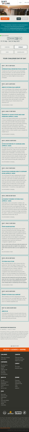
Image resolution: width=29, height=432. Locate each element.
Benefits (2, 368)
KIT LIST (19, 38)
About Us (3, 377)
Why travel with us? (4, 382)
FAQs (2, 399)
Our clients (3, 371)
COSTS (7, 52)
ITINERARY (20, 47)
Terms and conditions (5, 400)
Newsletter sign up (18, 368)
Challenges (3, 366)
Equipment (17, 388)
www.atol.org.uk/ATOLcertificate (5, 427)
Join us (2, 386)
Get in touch (17, 366)
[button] (26, 2)
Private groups (3, 397)
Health (16, 386)
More (2, 391)
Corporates (4, 362)
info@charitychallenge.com (16, 28)
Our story (2, 380)
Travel (16, 385)
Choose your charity (19, 357)
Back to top (15, 346)
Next (27, 9)
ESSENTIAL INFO (20, 52)
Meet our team (4, 388)
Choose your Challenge (5, 357)
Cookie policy (3, 405)
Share (18, 18)
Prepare (17, 377)
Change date (4, 18)
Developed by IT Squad (12, 430)
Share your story (4, 396)
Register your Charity (19, 360)
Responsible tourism (5, 385)
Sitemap (2, 403)
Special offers (3, 359)
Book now (25, 18)
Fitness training (18, 382)
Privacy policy (3, 402)
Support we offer (4, 369)
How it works (3, 394)
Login (20, 2)
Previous (1, 9)
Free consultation (4, 374)
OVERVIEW (7, 47)
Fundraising (17, 380)
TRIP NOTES (12, 38)
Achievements (3, 383)
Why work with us (4, 365)
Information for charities (19, 359)
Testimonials (3, 372)
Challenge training (18, 383)
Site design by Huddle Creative (23, 430)
